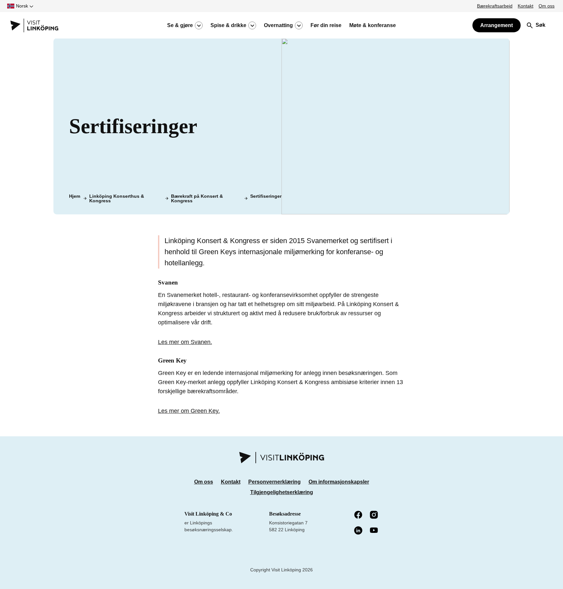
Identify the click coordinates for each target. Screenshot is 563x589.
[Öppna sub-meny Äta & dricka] (252, 25)
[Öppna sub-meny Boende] (299, 25)
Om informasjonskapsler (339, 482)
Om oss (547, 5)
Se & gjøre (180, 25)
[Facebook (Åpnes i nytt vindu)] (358, 515)
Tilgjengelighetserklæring (281, 492)
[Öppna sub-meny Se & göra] (199, 25)
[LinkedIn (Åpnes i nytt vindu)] (358, 530)
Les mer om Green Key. (189, 411)
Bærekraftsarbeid (494, 5)
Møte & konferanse (372, 25)
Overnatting (278, 25)
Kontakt (525, 5)
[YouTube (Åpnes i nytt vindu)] (374, 530)
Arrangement (496, 25)
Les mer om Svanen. (185, 342)
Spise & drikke (228, 25)
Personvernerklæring (274, 482)
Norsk (22, 5)
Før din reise (325, 25)
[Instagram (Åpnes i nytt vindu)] (374, 515)
